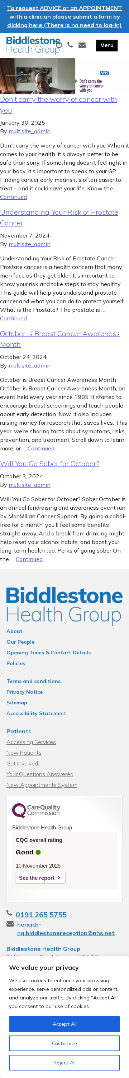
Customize (64, 1043)
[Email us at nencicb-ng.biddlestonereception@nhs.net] (82, 45)
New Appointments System (41, 784)
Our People (20, 642)
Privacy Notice (24, 692)
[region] (64, 1017)
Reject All (64, 1062)
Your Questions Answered (39, 774)
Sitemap (16, 702)
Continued (13, 196)
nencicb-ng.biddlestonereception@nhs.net (66, 929)
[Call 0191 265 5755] (71, 45)
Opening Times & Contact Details (48, 652)
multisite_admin (30, 131)
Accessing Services (31, 741)
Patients (19, 731)
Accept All (65, 1024)
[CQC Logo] (36, 816)
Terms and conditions (33, 681)
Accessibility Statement (36, 713)
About (14, 631)
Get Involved (22, 763)
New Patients (24, 752)
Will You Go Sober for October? (49, 463)
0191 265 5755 (41, 914)
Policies (15, 663)
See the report (36, 878)
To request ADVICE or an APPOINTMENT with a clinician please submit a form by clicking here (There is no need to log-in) (64, 16)
